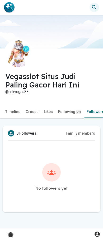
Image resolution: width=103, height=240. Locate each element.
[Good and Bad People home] (9, 7)
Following (69, 112)
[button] (97, 234)
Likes (48, 112)
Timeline (12, 112)
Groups (32, 112)
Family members (80, 133)
